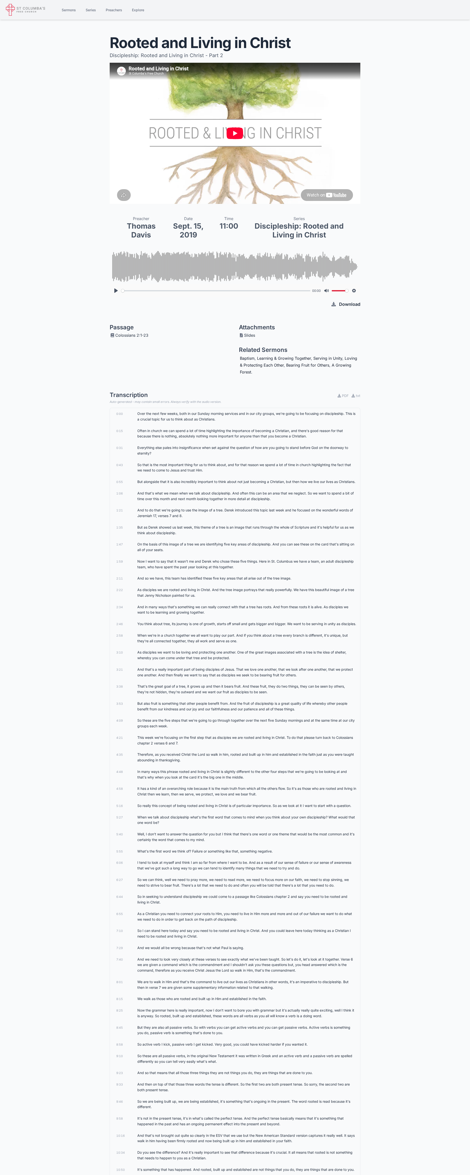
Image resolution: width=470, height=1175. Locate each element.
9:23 (119, 1073)
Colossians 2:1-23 (131, 335)
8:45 (119, 1027)
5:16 (119, 806)
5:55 (119, 851)
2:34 (119, 607)
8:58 (119, 1044)
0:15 (119, 431)
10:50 (120, 1170)
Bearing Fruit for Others (307, 365)
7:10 (119, 931)
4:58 (119, 789)
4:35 (119, 754)
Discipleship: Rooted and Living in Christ (299, 230)
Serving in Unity (327, 358)
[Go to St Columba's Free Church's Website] (25, 10)
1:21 (119, 510)
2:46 (119, 624)
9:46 (119, 1101)
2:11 (119, 578)
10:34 (120, 1152)
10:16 (120, 1136)
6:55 (119, 914)
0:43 (119, 465)
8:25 (119, 1010)
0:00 (119, 414)
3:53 (119, 703)
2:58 (119, 635)
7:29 (119, 948)
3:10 (119, 652)
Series (91, 10)
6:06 (119, 863)
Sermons (69, 10)
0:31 (119, 448)
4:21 (119, 738)
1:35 (119, 527)
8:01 (119, 982)
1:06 (119, 493)
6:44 (119, 897)
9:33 (119, 1084)
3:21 (119, 669)
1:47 (119, 544)
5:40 (119, 834)
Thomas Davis (141, 230)
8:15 (119, 999)
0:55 (119, 482)
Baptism (247, 358)
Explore (138, 10)
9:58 (119, 1118)
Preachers (114, 10)
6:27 (119, 880)
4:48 (119, 772)
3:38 (119, 686)
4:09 (119, 720)
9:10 (119, 1056)
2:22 (119, 590)
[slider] (215, 290)
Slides (249, 335)
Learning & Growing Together (284, 358)
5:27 (119, 817)
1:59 (119, 561)
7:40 (119, 959)
